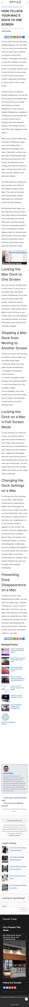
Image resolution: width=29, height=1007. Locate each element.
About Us (6, 997)
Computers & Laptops (18, 6)
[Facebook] (5, 37)
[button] (28, 2)
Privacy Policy (12, 997)
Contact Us (25, 997)
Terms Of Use (19, 997)
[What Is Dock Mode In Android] (14, 717)
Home (2, 997)
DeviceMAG (4, 6)
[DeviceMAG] (15, 2)
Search (4, 906)
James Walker (8, 773)
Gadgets (10, 6)
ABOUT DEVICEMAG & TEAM (14, 820)
